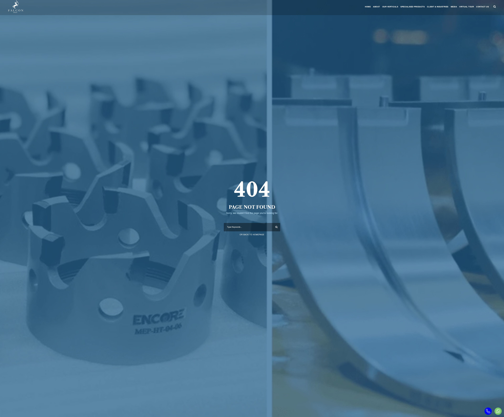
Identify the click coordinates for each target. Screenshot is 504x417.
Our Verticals (390, 7)
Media (454, 7)
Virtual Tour (466, 7)
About (376, 7)
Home (368, 7)
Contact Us (482, 7)
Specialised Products (412, 7)
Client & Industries (437, 7)
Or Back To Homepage (252, 235)
